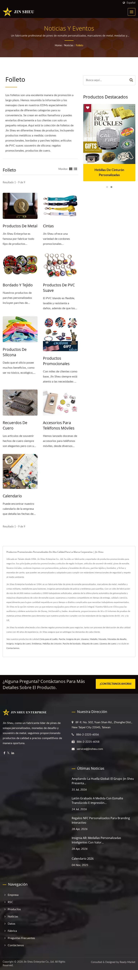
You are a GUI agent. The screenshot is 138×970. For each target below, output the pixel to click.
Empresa (13, 895)
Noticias (68, 45)
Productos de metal (20, 225)
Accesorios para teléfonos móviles (58, 425)
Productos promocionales (56, 361)
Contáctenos (16, 945)
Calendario (12, 495)
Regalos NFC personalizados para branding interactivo (101, 820)
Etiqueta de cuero (90, 644)
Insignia (10, 644)
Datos (11, 923)
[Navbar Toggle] (131, 12)
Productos (14, 909)
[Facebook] (4, 753)
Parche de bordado (72, 644)
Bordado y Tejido (18, 284)
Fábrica (12, 931)
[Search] (131, 80)
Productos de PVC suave (59, 287)
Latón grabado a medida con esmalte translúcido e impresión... (97, 800)
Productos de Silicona (15, 352)
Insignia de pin (73, 639)
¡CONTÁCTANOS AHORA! (116, 684)
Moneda (102, 639)
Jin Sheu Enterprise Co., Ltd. (39, 962)
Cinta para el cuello (49, 639)
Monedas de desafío (116, 639)
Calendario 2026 (83, 859)
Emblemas (37, 644)
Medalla (93, 639)
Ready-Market (127, 962)
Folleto (79, 45)
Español (131, 2)
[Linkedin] (13, 753)
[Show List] (75, 169)
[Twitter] (8, 753)
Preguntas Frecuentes (21, 938)
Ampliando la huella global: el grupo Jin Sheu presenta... (103, 781)
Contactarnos (12, 648)
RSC (10, 902)
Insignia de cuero (23, 644)
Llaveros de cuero (108, 644)
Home (58, 45)
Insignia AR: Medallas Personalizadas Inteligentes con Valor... (96, 840)
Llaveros (85, 639)
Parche (62, 639)
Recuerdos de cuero (15, 425)
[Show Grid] (70, 169)
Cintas (48, 225)
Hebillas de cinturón (52, 644)
